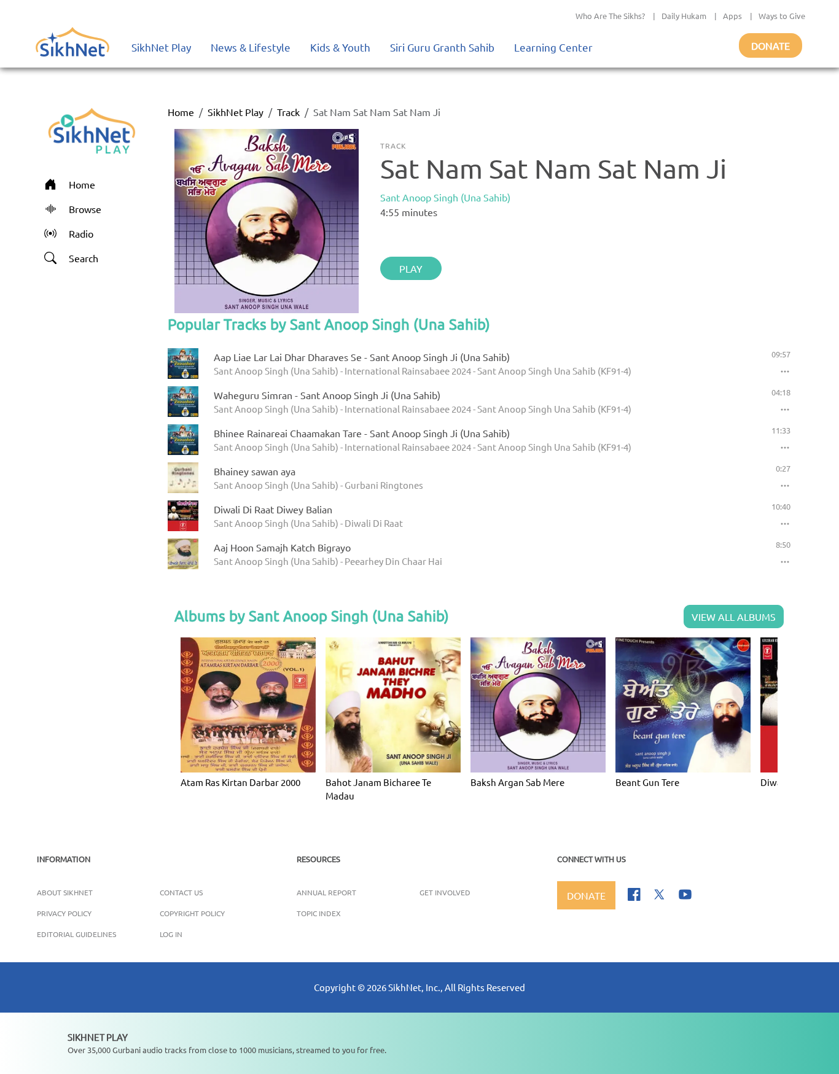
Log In (171, 934)
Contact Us (181, 892)
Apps (732, 15)
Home (181, 112)
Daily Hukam (683, 15)
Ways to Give (782, 15)
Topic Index (319, 913)
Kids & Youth (340, 47)
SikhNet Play (161, 47)
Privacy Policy (64, 913)
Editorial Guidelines (76, 934)
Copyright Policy (192, 913)
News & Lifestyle (251, 47)
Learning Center (553, 47)
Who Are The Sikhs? (610, 15)
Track (288, 112)
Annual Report (326, 892)
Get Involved (444, 892)
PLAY (411, 268)
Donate (770, 45)
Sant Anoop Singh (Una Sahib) (445, 197)
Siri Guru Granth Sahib (442, 47)
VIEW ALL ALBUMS (734, 616)
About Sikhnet (65, 892)
